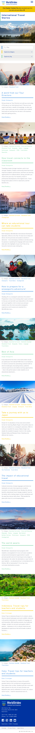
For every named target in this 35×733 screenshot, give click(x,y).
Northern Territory (6, 535)
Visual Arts (4, 152)
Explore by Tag (8, 56)
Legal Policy (20, 728)
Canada (15, 724)
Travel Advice (24, 150)
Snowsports (12, 150)
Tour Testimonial (6, 470)
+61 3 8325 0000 (11, 716)
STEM (17, 150)
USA (10, 724)
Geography (15, 148)
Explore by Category (9, 52)
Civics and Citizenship (26, 146)
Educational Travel (13, 87)
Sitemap (4, 728)
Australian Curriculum (14, 146)
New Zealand (22, 533)
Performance (5, 150)
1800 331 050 (12, 714)
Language (26, 148)
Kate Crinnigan (7, 613)
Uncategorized (5, 217)
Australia (4, 724)
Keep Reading (6, 117)
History (20, 148)
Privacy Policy (12, 728)
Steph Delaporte (7, 100)
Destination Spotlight (26, 341)
